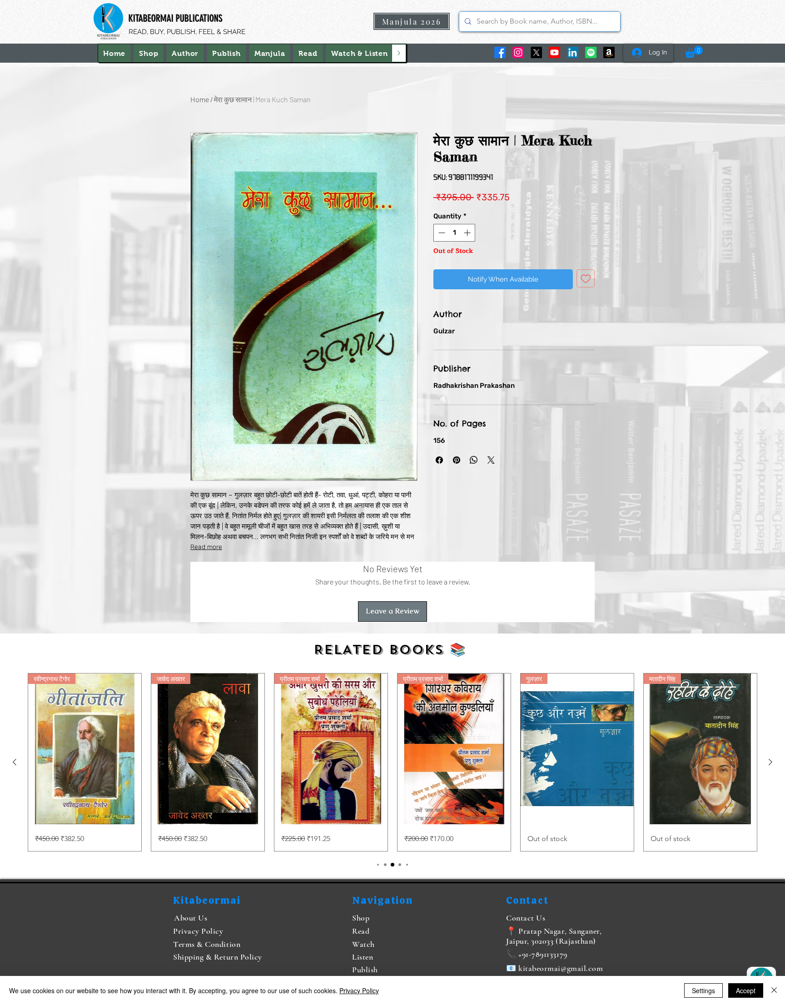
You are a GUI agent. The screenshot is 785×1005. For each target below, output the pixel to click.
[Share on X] (491, 460)
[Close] (774, 990)
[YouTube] (554, 52)
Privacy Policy (359, 990)
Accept (745, 990)
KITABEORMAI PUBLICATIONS (176, 18)
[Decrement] (441, 232)
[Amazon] (609, 52)
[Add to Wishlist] (585, 278)
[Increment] (468, 232)
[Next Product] (770, 762)
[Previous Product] (14, 762)
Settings (703, 990)
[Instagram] (518, 52)
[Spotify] (590, 52)
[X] (536, 52)
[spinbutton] (454, 232)
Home (199, 99)
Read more (206, 547)
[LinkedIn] (572, 52)
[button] (359, 53)
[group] (392, 762)
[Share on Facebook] (439, 460)
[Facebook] (500, 52)
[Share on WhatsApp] (473, 460)
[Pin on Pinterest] (456, 460)
